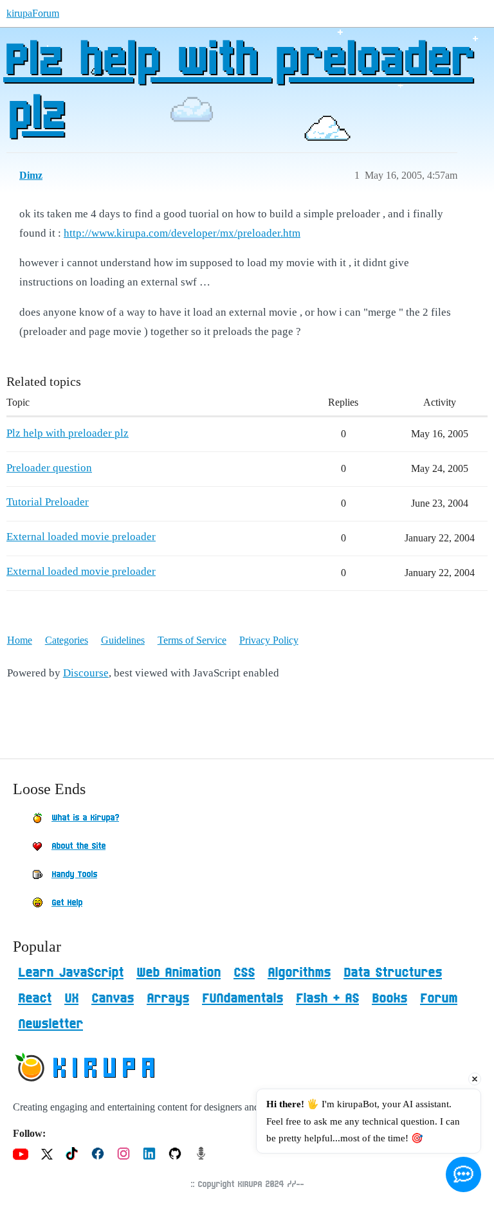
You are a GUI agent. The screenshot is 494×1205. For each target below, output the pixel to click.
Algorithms (299, 973)
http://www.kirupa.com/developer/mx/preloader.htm (182, 233)
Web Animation (178, 973)
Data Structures (392, 973)
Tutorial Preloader (47, 502)
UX (71, 998)
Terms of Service (192, 640)
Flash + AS (327, 998)
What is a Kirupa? (85, 818)
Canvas (112, 998)
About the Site (78, 846)
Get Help (66, 903)
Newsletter (50, 1024)
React (34, 998)
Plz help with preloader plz (238, 88)
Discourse (86, 673)
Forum (438, 998)
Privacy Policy (268, 640)
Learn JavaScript (71, 973)
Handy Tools (74, 874)
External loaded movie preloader (81, 536)
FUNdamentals (242, 998)
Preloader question (49, 468)
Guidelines (123, 640)
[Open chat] (463, 1174)
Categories (66, 640)
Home (19, 640)
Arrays (168, 998)
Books (389, 998)
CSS (244, 973)
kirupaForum (32, 13)
